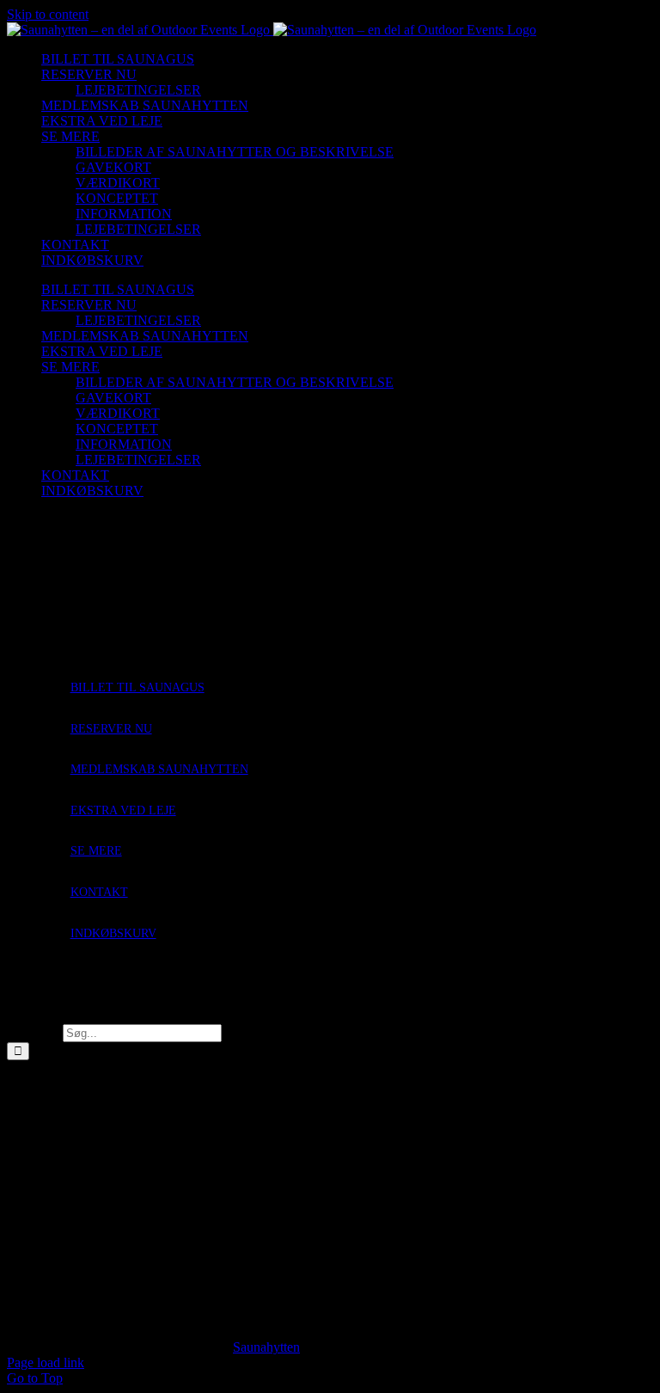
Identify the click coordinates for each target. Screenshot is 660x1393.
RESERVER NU (111, 728)
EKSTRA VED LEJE (123, 810)
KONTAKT (99, 892)
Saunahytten (266, 1347)
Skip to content (48, 14)
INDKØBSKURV (113, 933)
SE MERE (96, 850)
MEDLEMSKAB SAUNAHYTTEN (159, 769)
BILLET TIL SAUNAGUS (137, 687)
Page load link (45, 1362)
